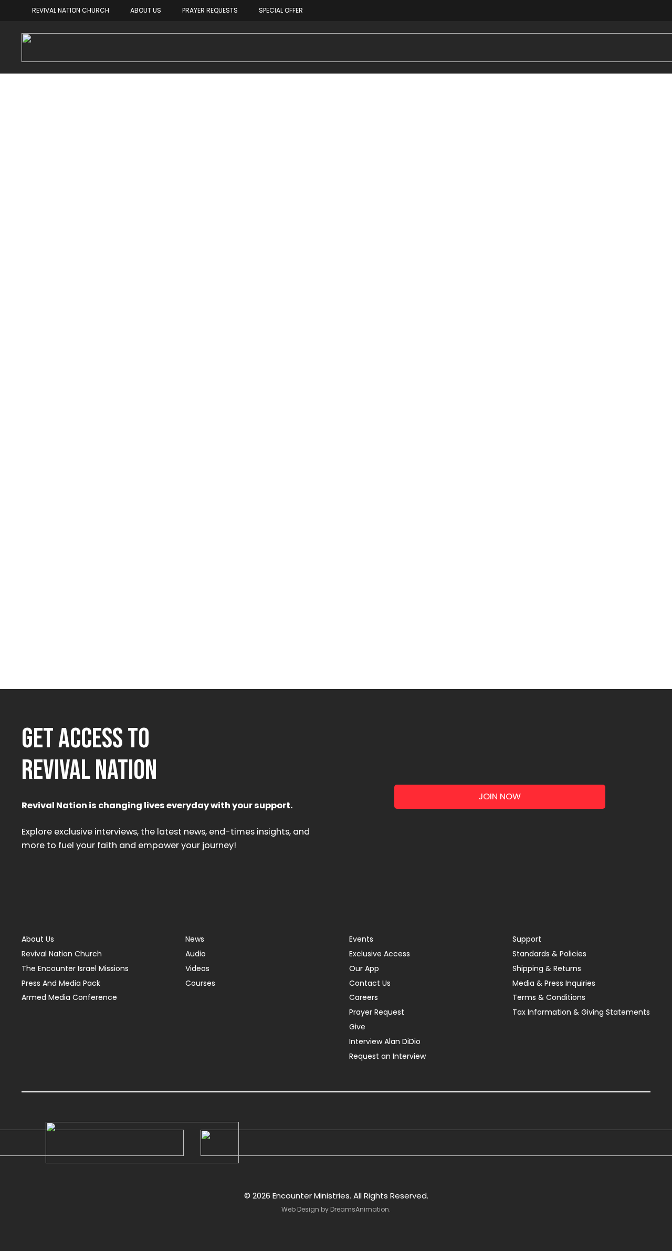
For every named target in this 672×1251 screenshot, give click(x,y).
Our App (364, 968)
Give (357, 1026)
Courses (200, 983)
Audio (195, 953)
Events (361, 939)
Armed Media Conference (69, 997)
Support (526, 939)
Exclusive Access (379, 953)
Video (472, 278)
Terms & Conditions (548, 997)
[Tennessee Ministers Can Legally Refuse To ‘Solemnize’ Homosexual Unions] (118, 422)
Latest (252, 243)
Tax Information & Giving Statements (581, 1012)
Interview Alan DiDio (385, 1041)
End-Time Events (326, 243)
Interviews (408, 243)
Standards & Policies (549, 953)
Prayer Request (376, 1012)
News (467, 243)
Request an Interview (387, 1056)
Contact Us (370, 983)
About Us (38, 939)
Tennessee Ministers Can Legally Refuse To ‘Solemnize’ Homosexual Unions (114, 527)
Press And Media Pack (61, 983)
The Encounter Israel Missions (75, 968)
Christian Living (182, 243)
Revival (518, 243)
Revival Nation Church (62, 953)
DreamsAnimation (359, 1209)
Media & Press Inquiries (553, 983)
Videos (197, 968)
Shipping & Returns (546, 968)
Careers (363, 997)
